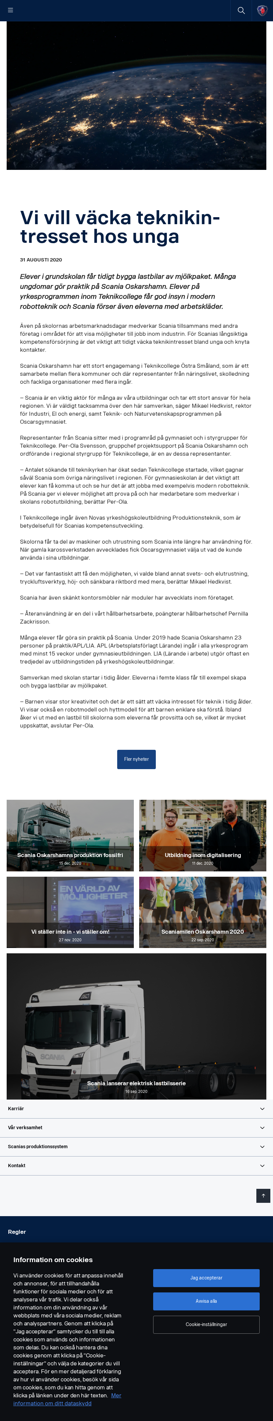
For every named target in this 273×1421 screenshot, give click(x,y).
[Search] (241, 10)
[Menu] (10, 10)
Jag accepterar (206, 1278)
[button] (136, 1109)
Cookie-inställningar (206, 1324)
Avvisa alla (206, 1301)
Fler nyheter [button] (136, 759)
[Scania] (262, 10)
